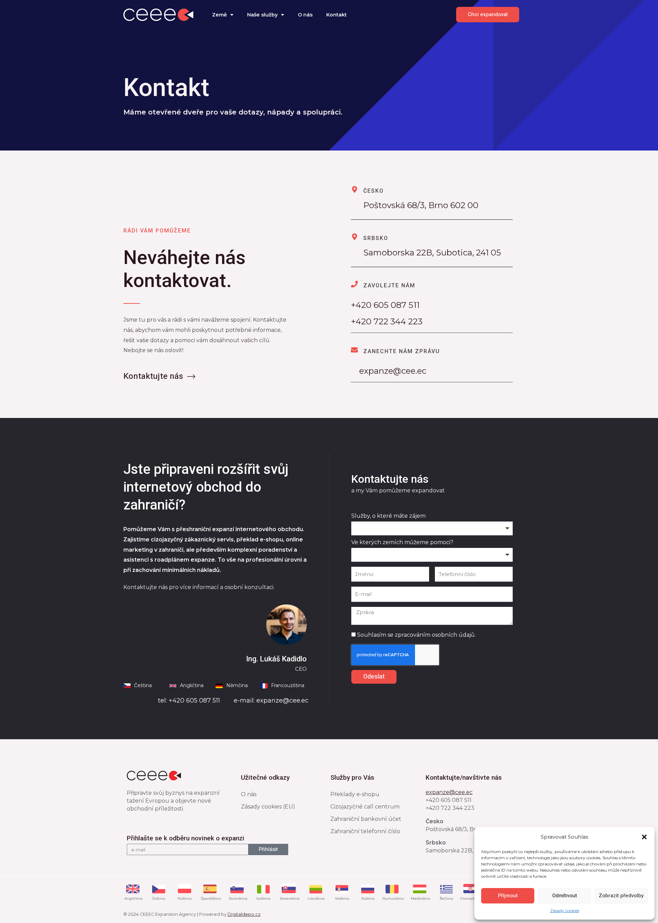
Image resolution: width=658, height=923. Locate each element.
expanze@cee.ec (388, 371)
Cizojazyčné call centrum (365, 806)
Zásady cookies (564, 910)
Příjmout (508, 895)
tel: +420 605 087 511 (189, 700)
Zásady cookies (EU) (268, 806)
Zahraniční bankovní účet (365, 819)
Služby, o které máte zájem (388, 516)
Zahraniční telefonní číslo (365, 831)
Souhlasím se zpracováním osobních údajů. (416, 635)
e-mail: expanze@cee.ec (271, 700)
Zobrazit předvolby (621, 895)
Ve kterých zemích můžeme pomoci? (402, 543)
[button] (644, 837)
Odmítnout (564, 895)
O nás (305, 15)
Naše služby (262, 15)
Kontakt (336, 15)
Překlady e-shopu (354, 794)
